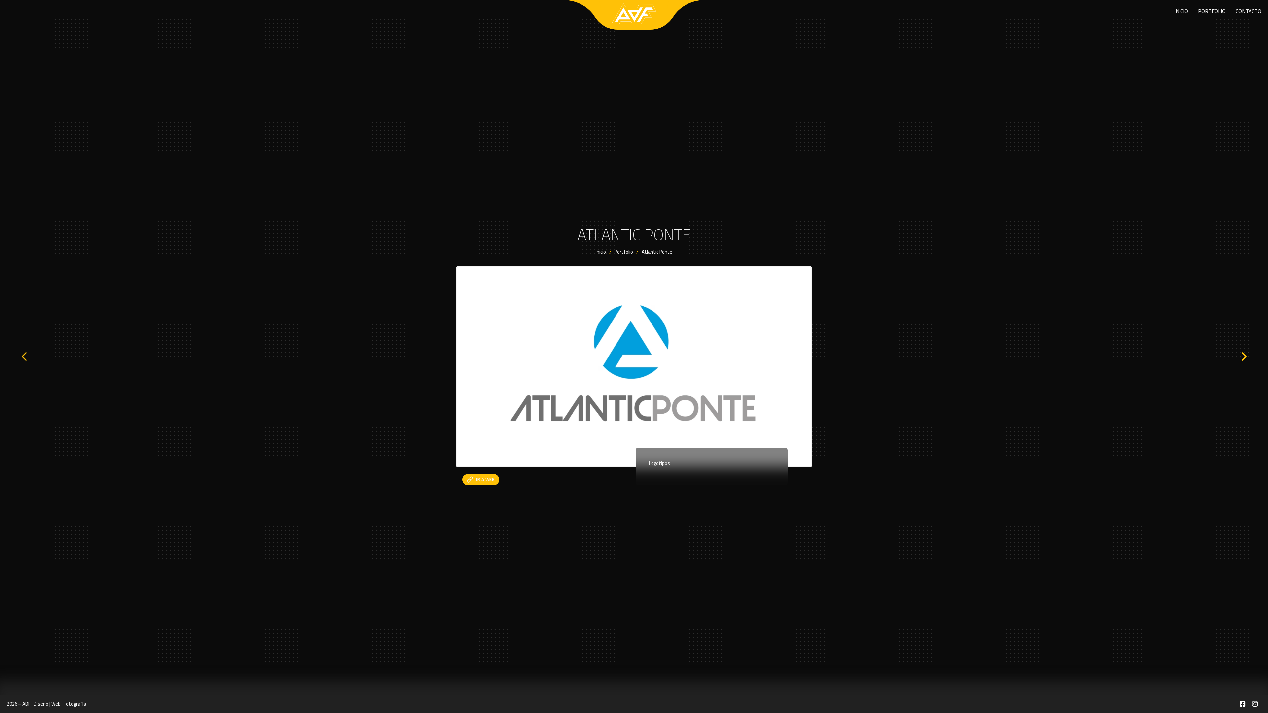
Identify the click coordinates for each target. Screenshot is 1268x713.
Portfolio (1212, 11)
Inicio (1181, 11)
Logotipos (659, 463)
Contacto (1248, 11)
